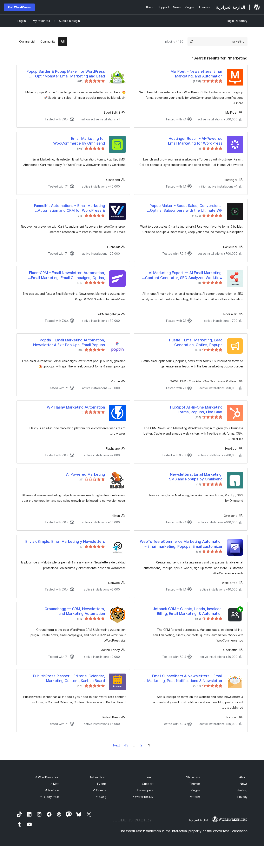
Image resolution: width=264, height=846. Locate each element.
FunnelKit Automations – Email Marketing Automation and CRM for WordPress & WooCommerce (69, 208)
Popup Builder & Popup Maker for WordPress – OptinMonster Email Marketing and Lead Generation (65, 74)
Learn (149, 777)
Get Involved (97, 777)
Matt (54, 783)
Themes (194, 783)
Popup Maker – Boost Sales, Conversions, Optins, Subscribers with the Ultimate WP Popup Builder (186, 208)
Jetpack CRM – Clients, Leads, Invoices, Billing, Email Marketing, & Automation (188, 611)
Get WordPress (19, 7)
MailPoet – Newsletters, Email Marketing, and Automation (197, 73)
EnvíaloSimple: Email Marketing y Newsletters (65, 541)
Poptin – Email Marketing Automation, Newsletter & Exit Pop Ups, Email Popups (69, 342)
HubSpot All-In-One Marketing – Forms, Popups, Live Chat (196, 409)
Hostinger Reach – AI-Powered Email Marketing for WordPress (195, 140)
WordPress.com (46, 777)
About (243, 777)
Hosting (242, 790)
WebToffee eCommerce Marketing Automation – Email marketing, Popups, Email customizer (181, 543)
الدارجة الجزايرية (198, 819)
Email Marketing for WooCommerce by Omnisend (79, 140)
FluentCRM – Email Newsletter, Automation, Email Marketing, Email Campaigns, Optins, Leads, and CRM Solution (67, 275)
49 (126, 745)
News (244, 783)
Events (101, 783)
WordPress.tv (142, 796)
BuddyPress (49, 796)
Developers (145, 790)
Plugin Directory (237, 21)
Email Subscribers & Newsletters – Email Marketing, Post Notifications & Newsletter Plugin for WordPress (185, 678)
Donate (99, 790)
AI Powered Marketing (85, 474)
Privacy (242, 796)
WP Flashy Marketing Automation (76, 407)
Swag (100, 796)
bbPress (52, 790)
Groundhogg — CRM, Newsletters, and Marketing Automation (75, 611)
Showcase (193, 777)
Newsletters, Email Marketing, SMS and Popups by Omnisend (196, 476)
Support (147, 783)
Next (116, 745)
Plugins (195, 790)
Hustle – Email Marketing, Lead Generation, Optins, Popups (196, 342)
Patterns (194, 796)
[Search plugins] (191, 41)
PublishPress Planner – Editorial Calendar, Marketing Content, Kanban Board (69, 678)
